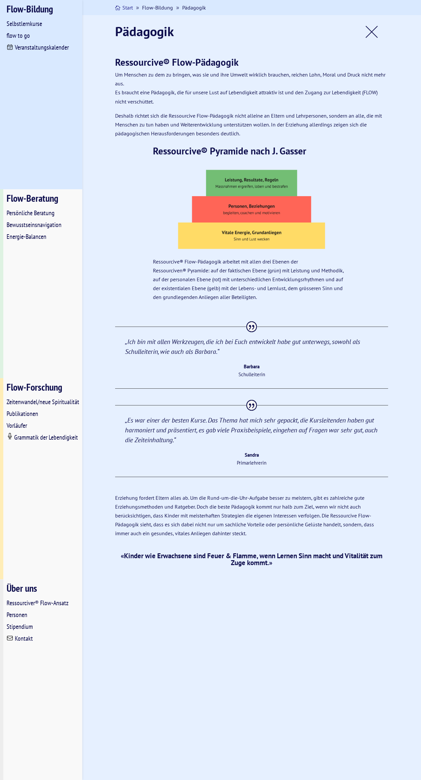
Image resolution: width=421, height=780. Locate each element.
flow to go (18, 35)
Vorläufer (17, 425)
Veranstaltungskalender (42, 47)
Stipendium (20, 626)
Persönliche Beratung (31, 213)
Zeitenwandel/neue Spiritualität (43, 402)
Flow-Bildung (30, 8)
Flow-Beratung (32, 198)
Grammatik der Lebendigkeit (46, 437)
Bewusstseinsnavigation (34, 224)
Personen (17, 614)
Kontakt (24, 638)
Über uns (22, 588)
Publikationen (22, 413)
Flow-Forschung (34, 386)
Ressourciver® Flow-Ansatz (37, 603)
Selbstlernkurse (24, 23)
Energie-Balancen (26, 236)
